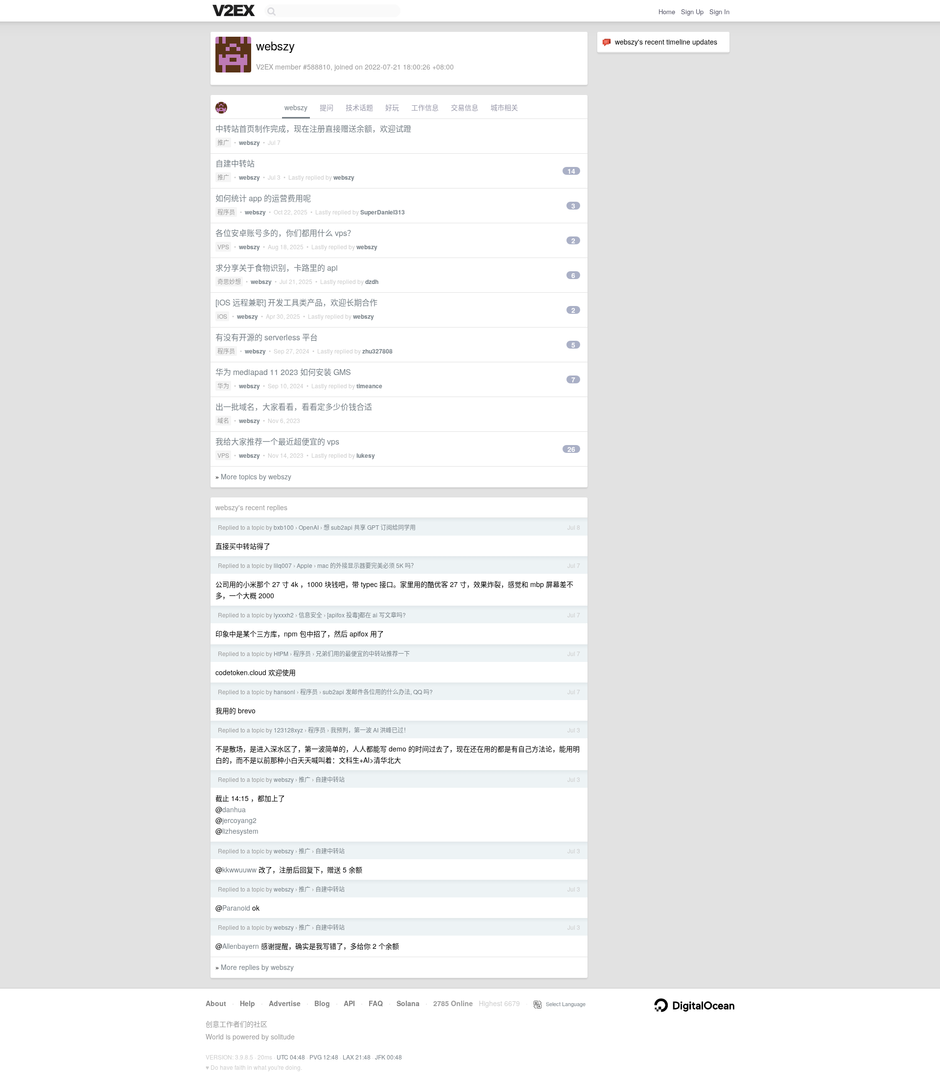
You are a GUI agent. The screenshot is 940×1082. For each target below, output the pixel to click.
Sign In (719, 11)
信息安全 (310, 615)
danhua (234, 809)
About (216, 1003)
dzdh (371, 281)
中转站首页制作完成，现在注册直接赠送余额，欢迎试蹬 (313, 128)
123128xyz (288, 730)
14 (571, 171)
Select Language (563, 1004)
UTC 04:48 (291, 1057)
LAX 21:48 (357, 1057)
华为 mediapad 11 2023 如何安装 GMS (283, 371)
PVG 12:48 (323, 1057)
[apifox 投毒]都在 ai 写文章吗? (366, 615)
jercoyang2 (239, 820)
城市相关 (504, 107)
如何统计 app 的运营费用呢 (263, 198)
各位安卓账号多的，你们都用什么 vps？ (285, 232)
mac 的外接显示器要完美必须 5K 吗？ (367, 565)
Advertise (285, 1003)
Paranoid (236, 908)
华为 (223, 385)
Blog (322, 1003)
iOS (222, 316)
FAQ (376, 1003)
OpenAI (309, 527)
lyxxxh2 (284, 615)
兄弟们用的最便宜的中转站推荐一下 (363, 653)
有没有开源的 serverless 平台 (266, 337)
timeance (369, 385)
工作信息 (425, 107)
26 (571, 449)
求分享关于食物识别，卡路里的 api (276, 267)
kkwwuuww (239, 869)
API (349, 1003)
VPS (223, 246)
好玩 (392, 107)
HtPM (281, 653)
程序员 (226, 212)
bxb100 (284, 527)
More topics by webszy (256, 476)
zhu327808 (377, 351)
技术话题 (359, 107)
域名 (223, 420)
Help (247, 1003)
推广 (223, 142)
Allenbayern (240, 946)
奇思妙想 (229, 281)
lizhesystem (240, 831)
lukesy (365, 455)
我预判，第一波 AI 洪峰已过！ (369, 730)
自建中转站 (235, 163)
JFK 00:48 (388, 1057)
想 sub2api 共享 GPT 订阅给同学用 (370, 527)
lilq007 (283, 565)
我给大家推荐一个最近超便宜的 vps (277, 441)
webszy (295, 107)
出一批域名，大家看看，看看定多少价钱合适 (293, 406)
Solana (408, 1003)
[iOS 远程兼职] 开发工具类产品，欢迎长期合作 (296, 302)
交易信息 (464, 107)
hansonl (284, 691)
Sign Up (692, 11)
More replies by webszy (257, 967)
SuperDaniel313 (382, 212)
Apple (304, 565)
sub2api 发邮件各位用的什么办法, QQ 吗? (378, 691)
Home (666, 11)
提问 (326, 107)
